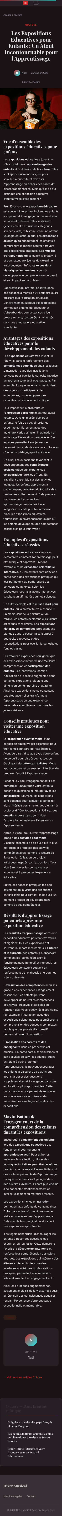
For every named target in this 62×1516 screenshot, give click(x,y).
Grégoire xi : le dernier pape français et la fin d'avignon (30, 1424)
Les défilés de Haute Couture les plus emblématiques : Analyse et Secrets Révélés (30, 1437)
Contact (31, 1496)
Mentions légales (12, 1496)
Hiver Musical (15, 1485)
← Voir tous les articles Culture (22, 1377)
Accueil (7, 15)
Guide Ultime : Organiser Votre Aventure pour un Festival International (26, 1452)
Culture (18, 15)
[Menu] (36, 3)
